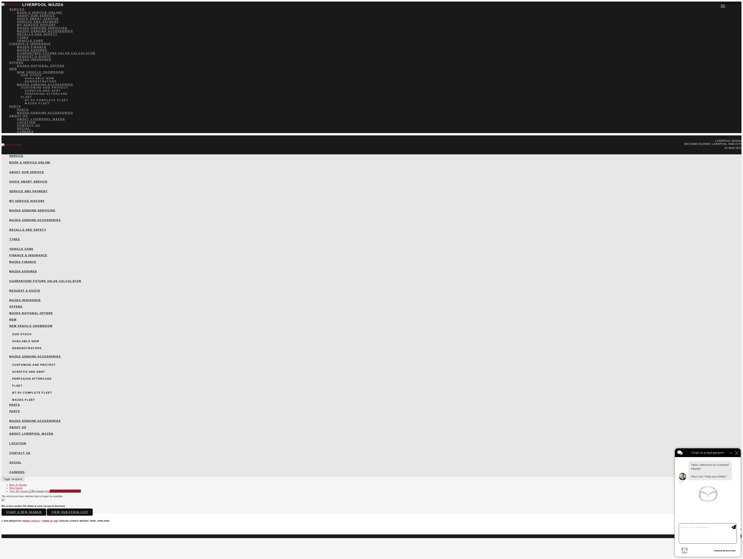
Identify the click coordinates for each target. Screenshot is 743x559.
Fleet (26, 96)
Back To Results (18, 484)
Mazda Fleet (37, 103)
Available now (39, 78)
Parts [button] (15, 106)
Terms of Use (50, 521)
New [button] (13, 68)
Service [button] (17, 9)
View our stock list (69, 512)
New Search (15, 487)
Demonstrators (40, 81)
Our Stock (31, 75)
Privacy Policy (31, 521)
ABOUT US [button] (18, 115)
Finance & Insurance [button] (30, 43)
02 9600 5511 (733, 148)
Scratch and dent (43, 90)
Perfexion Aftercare (46, 93)
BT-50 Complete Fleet (46, 100)
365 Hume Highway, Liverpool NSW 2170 (712, 143)
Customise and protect (44, 87)
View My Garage (45, 491)
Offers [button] (16, 62)
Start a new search (24, 512)
